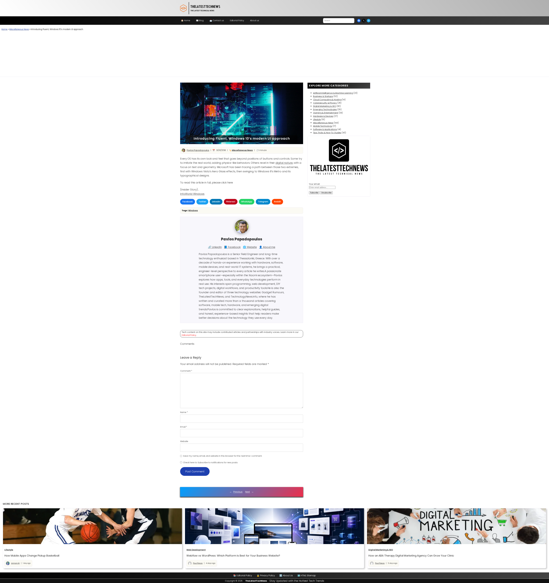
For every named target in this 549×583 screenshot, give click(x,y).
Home (4, 29)
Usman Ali (15, 563)
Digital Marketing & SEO (324, 106)
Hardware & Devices (323, 116)
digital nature (284, 163)
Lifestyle (317, 119)
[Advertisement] (274, 55)
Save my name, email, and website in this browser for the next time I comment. (222, 455)
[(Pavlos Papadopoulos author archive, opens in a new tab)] (241, 232)
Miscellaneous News (19, 29)
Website (184, 441)
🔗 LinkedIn (215, 247)
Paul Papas (198, 563)
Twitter (202, 201)
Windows (193, 210)
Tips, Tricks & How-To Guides (327, 132)
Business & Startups (323, 96)
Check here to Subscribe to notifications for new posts (210, 462)
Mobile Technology (322, 126)
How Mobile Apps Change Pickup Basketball (31, 555)
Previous (237, 491)
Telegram (263, 201)
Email (183, 426)
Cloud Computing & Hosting (327, 99)
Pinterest (230, 201)
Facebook (187, 201)
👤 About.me (267, 247)
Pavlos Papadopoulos (198, 150)
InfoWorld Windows (192, 194)
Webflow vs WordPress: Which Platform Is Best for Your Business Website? (233, 555)
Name (184, 412)
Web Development (196, 549)
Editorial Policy (189, 335)
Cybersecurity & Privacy (325, 102)
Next (247, 491)
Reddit (277, 201)
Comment (186, 370)
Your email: (314, 184)
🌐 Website (250, 247)
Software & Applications (325, 129)
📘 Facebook (232, 247)
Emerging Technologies (325, 109)
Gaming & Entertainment (325, 112)
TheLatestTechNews (256, 580)
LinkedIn (216, 201)
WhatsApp (246, 201)
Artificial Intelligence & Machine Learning (333, 93)
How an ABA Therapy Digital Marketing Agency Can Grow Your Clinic (411, 555)
